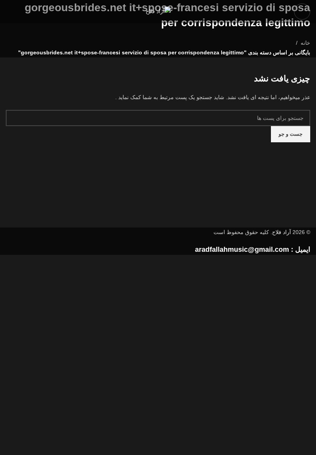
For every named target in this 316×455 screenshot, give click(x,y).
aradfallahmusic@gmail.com (242, 249)
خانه (305, 43)
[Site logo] (158, 11)
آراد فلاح (281, 232)
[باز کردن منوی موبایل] (302, 11)
